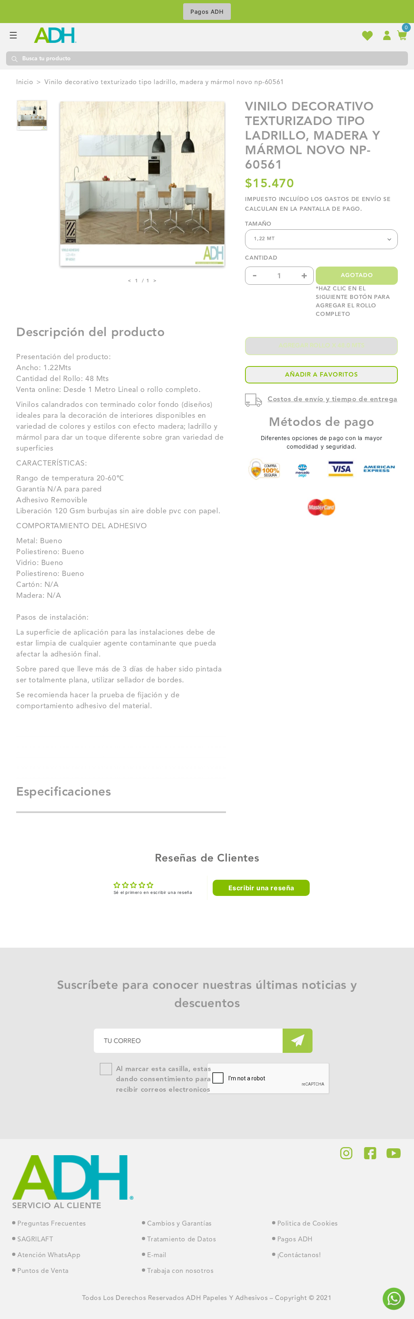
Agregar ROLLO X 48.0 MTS (322, 345)
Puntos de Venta (43, 1271)
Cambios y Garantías (179, 1224)
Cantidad (261, 258)
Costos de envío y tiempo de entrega (332, 399)
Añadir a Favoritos (321, 374)
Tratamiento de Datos (181, 1239)
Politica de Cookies (307, 1224)
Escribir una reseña (261, 888)
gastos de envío (353, 199)
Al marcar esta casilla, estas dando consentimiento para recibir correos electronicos (163, 1079)
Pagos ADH (206, 11)
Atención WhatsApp (48, 1255)
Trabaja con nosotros (180, 1271)
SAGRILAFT (35, 1239)
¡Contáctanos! (299, 1255)
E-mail (157, 1255)
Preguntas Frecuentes (51, 1224)
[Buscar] (14, 58)
